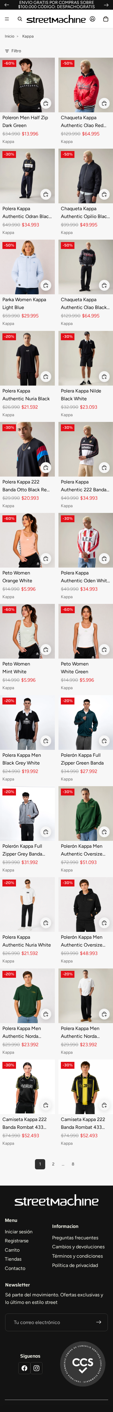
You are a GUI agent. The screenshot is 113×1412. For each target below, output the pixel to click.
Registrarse (17, 1241)
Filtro (16, 50)
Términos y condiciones (77, 1256)
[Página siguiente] (86, 1164)
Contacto (15, 1268)
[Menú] (7, 19)
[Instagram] (36, 1368)
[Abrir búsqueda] (20, 19)
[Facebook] (24, 1368)
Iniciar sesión (19, 1232)
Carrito (12, 1250)
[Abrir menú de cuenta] (92, 19)
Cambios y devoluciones (78, 1247)
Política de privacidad (75, 1265)
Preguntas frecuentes (75, 1238)
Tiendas (13, 1259)
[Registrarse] (99, 1322)
